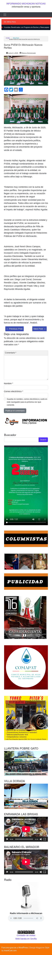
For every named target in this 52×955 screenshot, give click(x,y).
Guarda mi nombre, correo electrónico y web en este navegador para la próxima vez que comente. (27, 402)
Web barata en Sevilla (26, 939)
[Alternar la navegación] (4, 14)
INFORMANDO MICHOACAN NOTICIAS (26, 3)
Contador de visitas (26, 935)
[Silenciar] (41, 839)
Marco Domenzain (29, 53)
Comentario (10, 353)
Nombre (8, 383)
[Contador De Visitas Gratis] (26, 932)
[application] (26, 829)
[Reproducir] (7, 839)
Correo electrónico (13, 391)
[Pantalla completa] (45, 839)
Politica (16, 38)
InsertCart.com (10, 950)
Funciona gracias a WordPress (14, 948)
